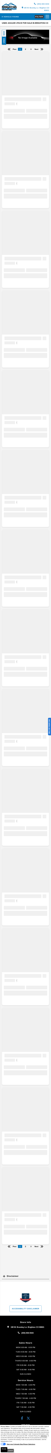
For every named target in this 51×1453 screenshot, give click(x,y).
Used (4, 40)
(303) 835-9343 (27, 1333)
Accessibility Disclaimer (25, 1309)
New (4, 33)
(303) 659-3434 (42, 4)
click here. (44, 1435)
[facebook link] (22, 1419)
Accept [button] (4, 1449)
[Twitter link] (28, 1419)
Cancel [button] (10, 1450)
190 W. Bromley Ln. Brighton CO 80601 (36, 9)
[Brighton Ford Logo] (9, 10)
